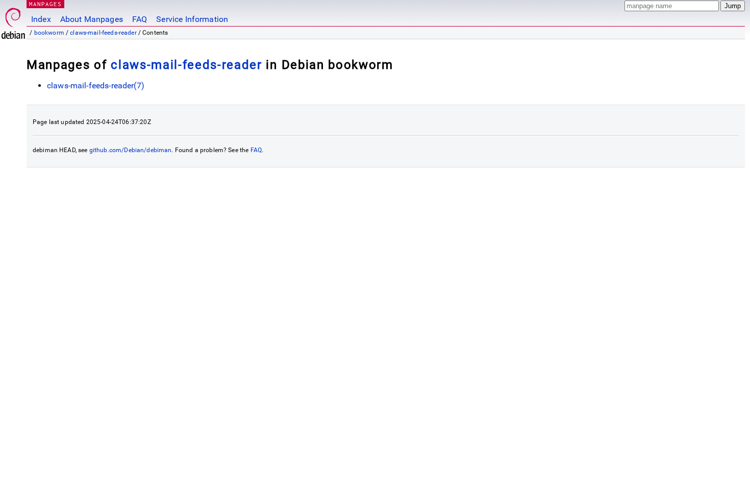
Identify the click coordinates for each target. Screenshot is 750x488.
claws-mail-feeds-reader (103, 32)
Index (41, 19)
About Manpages (91, 19)
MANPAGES (45, 4)
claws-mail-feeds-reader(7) (95, 85)
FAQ (139, 19)
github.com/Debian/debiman (130, 150)
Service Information (192, 19)
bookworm (49, 32)
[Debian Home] (13, 20)
